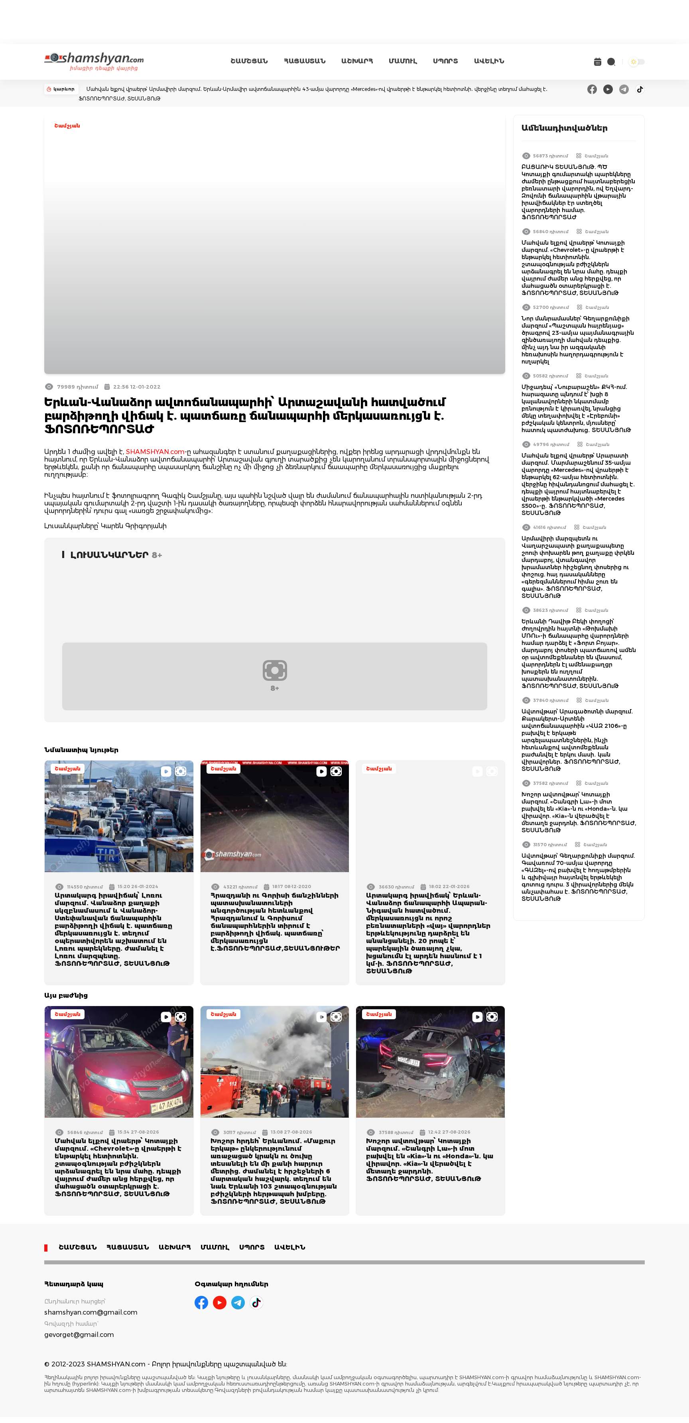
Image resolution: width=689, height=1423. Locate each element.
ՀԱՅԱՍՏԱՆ (304, 61)
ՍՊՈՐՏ (445, 61)
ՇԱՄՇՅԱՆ (249, 61)
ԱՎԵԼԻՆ (489, 61)
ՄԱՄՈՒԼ (403, 61)
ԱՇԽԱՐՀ (357, 61)
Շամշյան (67, 126)
